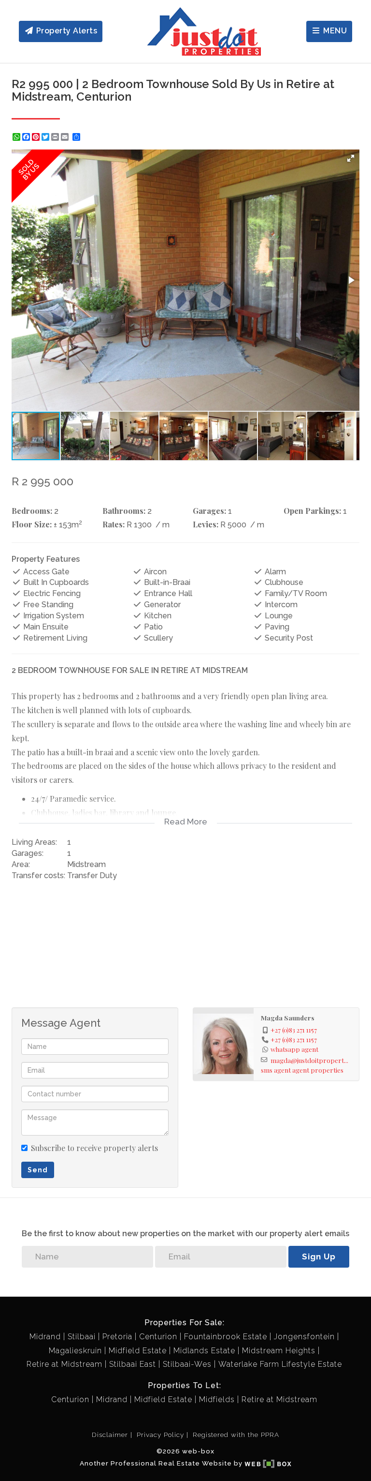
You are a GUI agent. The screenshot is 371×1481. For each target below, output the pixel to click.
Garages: (209, 511)
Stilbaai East (132, 1364)
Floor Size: (32, 524)
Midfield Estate (138, 1350)
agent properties (317, 1069)
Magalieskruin (75, 1350)
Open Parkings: (312, 511)
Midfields (217, 1399)
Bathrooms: (123, 511)
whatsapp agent (294, 1049)
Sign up (319, 1256)
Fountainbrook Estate (225, 1336)
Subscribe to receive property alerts (94, 1148)
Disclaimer (110, 1434)
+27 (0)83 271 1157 (294, 1029)
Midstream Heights (278, 1350)
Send (38, 1170)
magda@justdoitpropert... (309, 1060)
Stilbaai (82, 1336)
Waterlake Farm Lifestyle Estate (280, 1364)
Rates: (113, 524)
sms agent (276, 1069)
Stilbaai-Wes (187, 1364)
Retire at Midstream (64, 1364)
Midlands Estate (204, 1350)
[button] (350, 158)
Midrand (45, 1336)
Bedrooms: (32, 511)
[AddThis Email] (65, 137)
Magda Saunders (287, 1017)
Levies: (205, 524)
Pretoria (117, 1336)
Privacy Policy (160, 1434)
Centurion (158, 1336)
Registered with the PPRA (236, 1434)
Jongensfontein (304, 1336)
